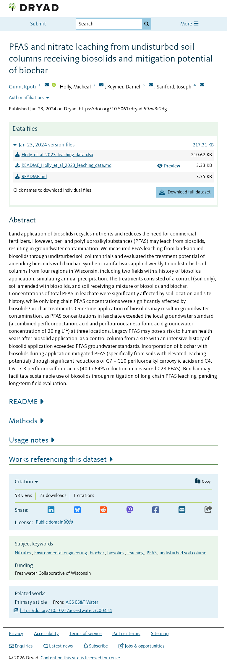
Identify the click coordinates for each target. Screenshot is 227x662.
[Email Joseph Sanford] (201, 85)
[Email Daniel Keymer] (150, 85)
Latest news (61, 646)
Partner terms (126, 634)
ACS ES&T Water (82, 602)
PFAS (152, 553)
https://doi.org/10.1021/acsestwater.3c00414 (66, 610)
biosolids (115, 553)
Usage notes (28, 440)
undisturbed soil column (183, 553)
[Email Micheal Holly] (101, 85)
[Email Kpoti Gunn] (46, 85)
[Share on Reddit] (103, 510)
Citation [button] (24, 482)
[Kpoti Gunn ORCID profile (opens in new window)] (53, 85)
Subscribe (98, 646)
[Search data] (146, 24)
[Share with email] (182, 510)
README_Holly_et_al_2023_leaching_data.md (66, 165)
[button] (113, 144)
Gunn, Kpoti (22, 87)
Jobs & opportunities (144, 646)
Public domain (49, 522)
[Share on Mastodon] (129, 510)
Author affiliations (26, 98)
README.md (34, 177)
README (23, 402)
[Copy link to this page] (208, 510)
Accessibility (46, 634)
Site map (159, 634)
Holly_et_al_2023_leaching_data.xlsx (57, 155)
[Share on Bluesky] (77, 510)
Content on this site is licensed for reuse (80, 658)
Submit (38, 24)
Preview (172, 166)
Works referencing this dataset (58, 460)
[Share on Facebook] (155, 510)
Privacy (16, 634)
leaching (135, 553)
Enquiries (24, 646)
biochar (97, 553)
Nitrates (23, 553)
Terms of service (85, 634)
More (186, 24)
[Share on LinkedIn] (51, 510)
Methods (23, 421)
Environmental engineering (60, 553)
